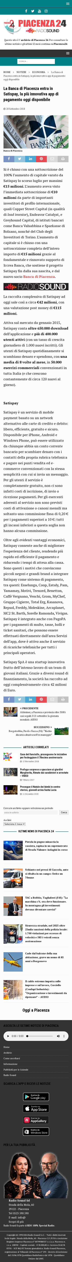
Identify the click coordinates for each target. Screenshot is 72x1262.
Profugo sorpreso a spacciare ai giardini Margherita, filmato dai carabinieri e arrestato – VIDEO (44, 772)
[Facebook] (26, 11)
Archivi (7, 820)
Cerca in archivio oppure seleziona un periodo (28, 808)
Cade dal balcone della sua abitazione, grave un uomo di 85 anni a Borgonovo (44, 957)
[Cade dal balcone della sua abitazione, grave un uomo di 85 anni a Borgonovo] (13, 969)
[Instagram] (46, 11)
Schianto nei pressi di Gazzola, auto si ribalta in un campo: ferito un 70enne (46, 873)
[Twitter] (33, 11)
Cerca (64, 812)
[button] (67, 3)
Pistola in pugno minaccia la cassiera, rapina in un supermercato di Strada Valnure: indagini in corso (46, 845)
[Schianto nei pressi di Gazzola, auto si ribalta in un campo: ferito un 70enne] (13, 885)
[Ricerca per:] (36, 61)
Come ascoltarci (11, 1058)
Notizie (21, 72)
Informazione (10, 1064)
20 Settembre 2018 (15, 108)
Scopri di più (16, 1221)
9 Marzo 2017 (28, 780)
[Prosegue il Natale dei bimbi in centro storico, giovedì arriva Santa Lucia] (10, 790)
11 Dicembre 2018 (30, 794)
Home (6, 1047)
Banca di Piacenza (39, 276)
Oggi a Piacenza (36, 1010)
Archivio (7, 1052)
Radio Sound (9, 1075)
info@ (22, 1217)
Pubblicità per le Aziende (15, 1069)
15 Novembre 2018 (31, 761)
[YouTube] (39, 11)
